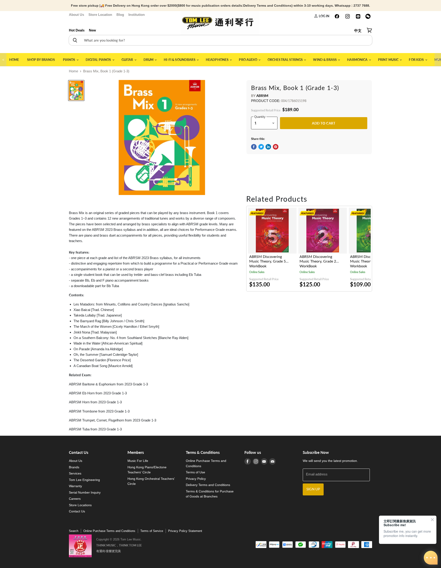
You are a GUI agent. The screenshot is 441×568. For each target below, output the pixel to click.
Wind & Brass (325, 60)
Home (14, 60)
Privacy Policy (196, 478)
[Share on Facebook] (254, 147)
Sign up (313, 489)
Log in (323, 16)
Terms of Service (151, 531)
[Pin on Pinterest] (275, 147)
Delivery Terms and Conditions (208, 485)
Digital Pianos (99, 60)
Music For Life (137, 461)
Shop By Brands (41, 60)
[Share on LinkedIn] (268, 147)
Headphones (217, 60)
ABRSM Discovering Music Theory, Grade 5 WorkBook (267, 261)
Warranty (75, 486)
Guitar (128, 60)
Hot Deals (77, 30)
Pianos (69, 60)
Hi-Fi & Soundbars (180, 60)
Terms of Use (195, 472)
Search (73, 531)
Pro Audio (248, 60)
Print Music (388, 60)
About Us (76, 15)
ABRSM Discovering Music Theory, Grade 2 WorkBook (318, 261)
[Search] (75, 40)
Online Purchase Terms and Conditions (109, 531)
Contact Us (77, 511)
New (92, 30)
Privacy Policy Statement (185, 531)
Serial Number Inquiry (85, 492)
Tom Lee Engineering (84, 480)
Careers (75, 498)
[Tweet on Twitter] (261, 147)
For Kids (416, 60)
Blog (120, 15)
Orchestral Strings (286, 60)
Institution (136, 15)
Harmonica (357, 60)
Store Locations (80, 505)
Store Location (100, 15)
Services (75, 473)
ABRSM (262, 95)
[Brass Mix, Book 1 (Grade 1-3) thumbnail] (76, 90)
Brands (74, 467)
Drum (149, 60)
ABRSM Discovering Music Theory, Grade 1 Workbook (368, 261)
